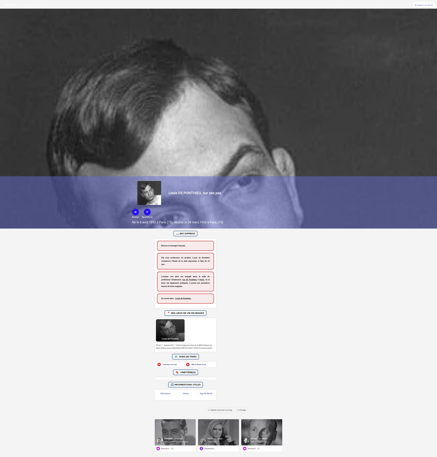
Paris (201, 280)
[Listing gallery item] (170, 330)
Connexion (393, 5)
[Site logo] (10, 5)
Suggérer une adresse (425, 5)
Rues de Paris (366, 5)
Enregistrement (405, 5)
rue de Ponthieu (189, 280)
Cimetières (379, 5)
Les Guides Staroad (337, 5)
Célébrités (354, 5)
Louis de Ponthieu (183, 298)
